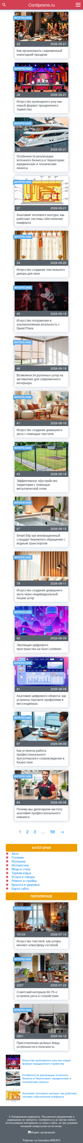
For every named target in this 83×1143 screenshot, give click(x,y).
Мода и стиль (21, 869)
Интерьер (18, 861)
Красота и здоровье (26, 884)
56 (52, 831)
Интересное (20, 865)
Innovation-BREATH (49, 1140)
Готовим (18, 857)
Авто (15, 853)
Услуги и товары (23, 877)
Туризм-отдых (21, 873)
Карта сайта (20, 888)
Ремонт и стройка (24, 880)
